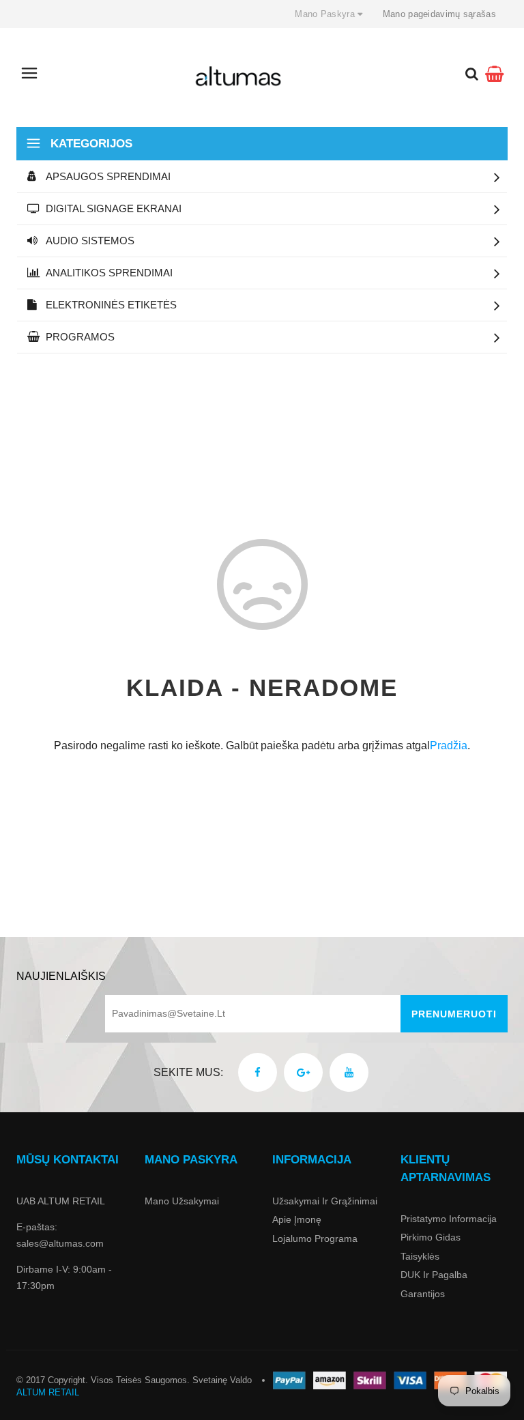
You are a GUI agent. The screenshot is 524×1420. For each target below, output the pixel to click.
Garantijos (423, 1293)
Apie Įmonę (296, 1219)
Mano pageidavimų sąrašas (439, 14)
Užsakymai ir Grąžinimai (324, 1201)
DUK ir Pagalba (434, 1274)
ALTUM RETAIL (47, 1392)
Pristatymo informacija (449, 1218)
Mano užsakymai (182, 1201)
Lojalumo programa (315, 1238)
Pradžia (448, 745)
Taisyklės (420, 1256)
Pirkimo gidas (431, 1237)
